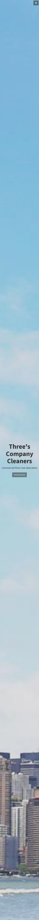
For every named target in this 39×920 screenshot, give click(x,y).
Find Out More (19, 475)
